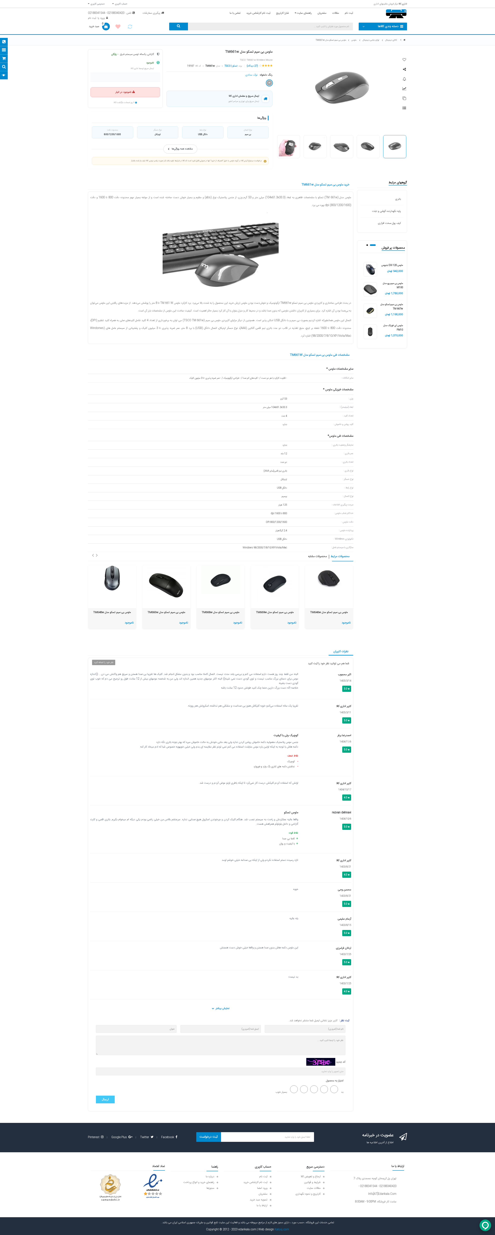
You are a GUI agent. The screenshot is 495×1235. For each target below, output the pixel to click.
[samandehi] (110, 1187)
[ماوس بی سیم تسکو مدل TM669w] (275, 583)
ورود (102, 18)
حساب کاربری (120, 4)
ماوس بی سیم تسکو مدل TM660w (166, 612)
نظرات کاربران (340, 651)
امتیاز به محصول (334, 1080)
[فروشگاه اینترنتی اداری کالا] (404, 40)
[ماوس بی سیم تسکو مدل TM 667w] (370, 311)
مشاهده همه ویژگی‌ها (182, 149)
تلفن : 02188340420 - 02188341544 (109, 13)
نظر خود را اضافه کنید (103, 662)
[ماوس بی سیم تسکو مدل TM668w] (220, 579)
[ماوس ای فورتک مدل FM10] (370, 332)
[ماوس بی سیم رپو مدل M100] (370, 289)
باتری (398, 199)
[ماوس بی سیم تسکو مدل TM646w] (329, 578)
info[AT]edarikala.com (382, 1194)
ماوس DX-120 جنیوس (392, 265)
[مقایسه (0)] (130, 28)
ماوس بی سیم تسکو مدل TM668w (220, 612)
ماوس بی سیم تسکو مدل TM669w (275, 612)
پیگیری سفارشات (151, 13)
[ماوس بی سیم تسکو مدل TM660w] (166, 584)
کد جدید (340, 1062)
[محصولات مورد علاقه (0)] (117, 27)
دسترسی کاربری (97, 4)
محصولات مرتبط (340, 556)
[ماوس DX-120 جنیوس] (370, 269)
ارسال (105, 1099)
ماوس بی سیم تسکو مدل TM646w (329, 612)
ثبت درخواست (209, 1137)
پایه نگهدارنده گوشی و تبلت (386, 211)
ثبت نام (92, 18)
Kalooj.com (282, 1229)
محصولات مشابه (317, 556)
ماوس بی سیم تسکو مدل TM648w (112, 612)
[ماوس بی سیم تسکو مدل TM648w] (112, 578)
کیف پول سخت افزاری (389, 223)
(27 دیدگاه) (252, 66)
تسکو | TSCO (230, 66)
